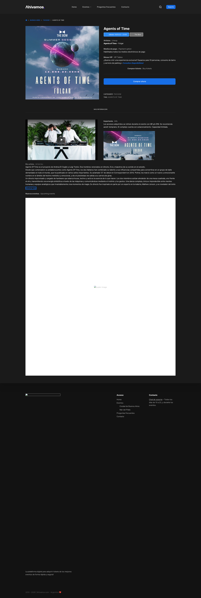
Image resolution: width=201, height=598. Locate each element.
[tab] (100, 109)
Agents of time (115, 97)
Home (74, 7)
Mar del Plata (125, 410)
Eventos (85, 7)
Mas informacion (100, 109)
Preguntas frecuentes (106, 7)
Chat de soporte (155, 399)
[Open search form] (160, 7)
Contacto (125, 7)
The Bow (117, 94)
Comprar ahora (139, 81)
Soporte (171, 7)
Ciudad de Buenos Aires (129, 406)
